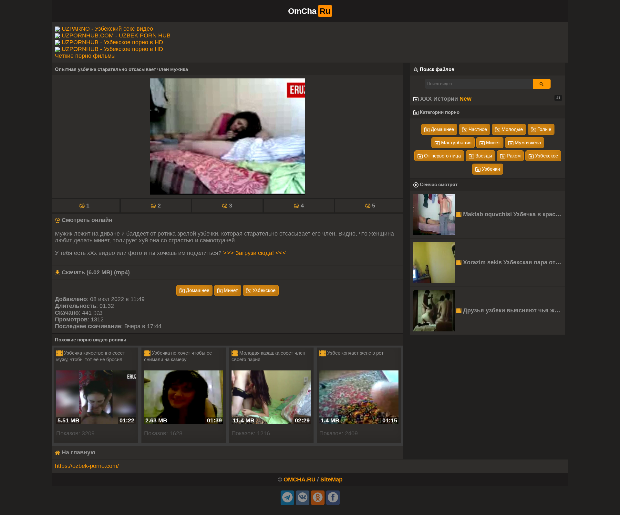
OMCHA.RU (299, 479)
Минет (230, 290)
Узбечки (490, 169)
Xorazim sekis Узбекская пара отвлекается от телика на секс (513, 262)
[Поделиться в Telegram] (287, 497)
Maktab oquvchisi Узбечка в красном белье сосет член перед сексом (513, 214)
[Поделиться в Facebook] (333, 497)
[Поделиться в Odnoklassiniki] (318, 497)
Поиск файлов (437, 69)
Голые (543, 129)
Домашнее (197, 290)
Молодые (511, 129)
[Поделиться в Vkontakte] (302, 497)
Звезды (483, 155)
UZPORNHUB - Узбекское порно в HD (112, 42)
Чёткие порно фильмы (85, 56)
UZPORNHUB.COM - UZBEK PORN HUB (116, 35)
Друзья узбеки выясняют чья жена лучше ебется (513, 310)
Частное (477, 129)
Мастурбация (455, 142)
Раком (513, 155)
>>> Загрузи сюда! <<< (254, 253)
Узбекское (263, 290)
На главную (77, 452)
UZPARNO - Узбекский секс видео (107, 28)
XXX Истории (489, 99)
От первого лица (442, 155)
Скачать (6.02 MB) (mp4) (95, 272)
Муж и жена (527, 142)
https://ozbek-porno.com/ (87, 466)
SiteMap (331, 479)
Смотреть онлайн (86, 220)
